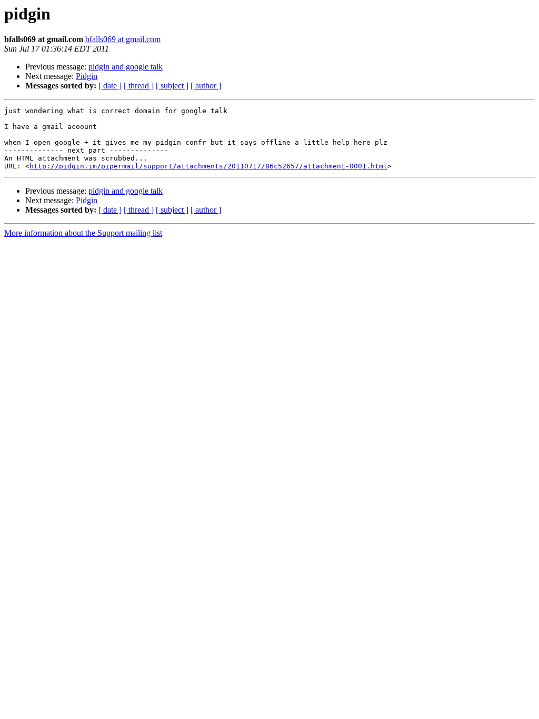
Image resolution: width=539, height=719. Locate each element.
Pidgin (86, 76)
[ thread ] (139, 85)
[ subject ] (172, 85)
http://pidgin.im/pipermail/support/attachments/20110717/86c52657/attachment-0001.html (208, 166)
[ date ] (110, 85)
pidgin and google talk (125, 66)
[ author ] (206, 85)
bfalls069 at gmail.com (123, 39)
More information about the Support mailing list (83, 232)
